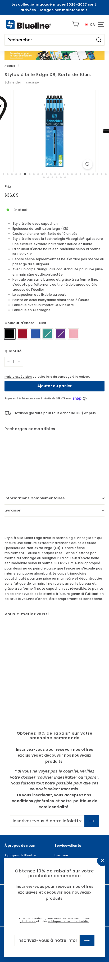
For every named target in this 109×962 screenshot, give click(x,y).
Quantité (12, 351)
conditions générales (33, 801)
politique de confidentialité (68, 921)
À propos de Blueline (20, 855)
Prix (7, 186)
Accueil (10, 66)
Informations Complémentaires (34, 498)
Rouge (22, 334)
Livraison (12, 510)
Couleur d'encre (25, 322)
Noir (9, 334)
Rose (73, 334)
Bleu (35, 334)
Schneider (12, 82)
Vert (48, 334)
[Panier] (75, 24)
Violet (60, 334)
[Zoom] (87, 164)
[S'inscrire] (87, 940)
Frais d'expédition (18, 377)
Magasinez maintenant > (63, 9)
